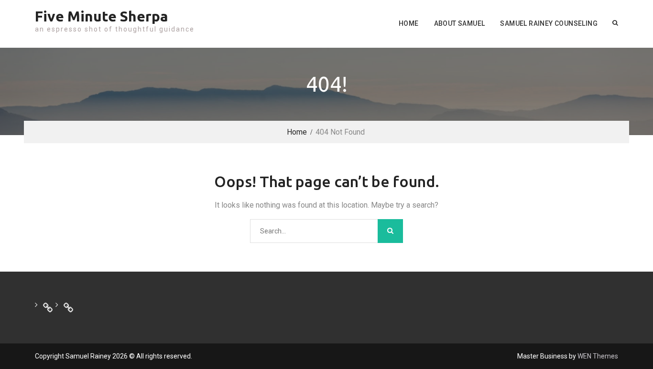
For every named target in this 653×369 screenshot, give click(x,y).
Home (409, 23)
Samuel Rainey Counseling (549, 23)
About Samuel (459, 23)
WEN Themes (597, 356)
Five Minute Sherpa (101, 16)
